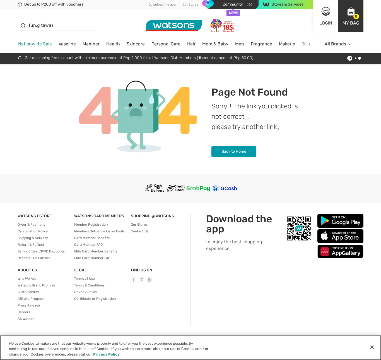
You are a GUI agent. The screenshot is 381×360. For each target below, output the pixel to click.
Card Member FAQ (88, 245)
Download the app (162, 4)
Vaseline (67, 44)
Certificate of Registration (95, 299)
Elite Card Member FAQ (92, 258)
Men (239, 44)
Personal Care (165, 44)
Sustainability (28, 292)
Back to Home (233, 151)
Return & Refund (31, 245)
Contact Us (139, 231)
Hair (191, 44)
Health (113, 44)
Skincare (136, 44)
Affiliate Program (31, 299)
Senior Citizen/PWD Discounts (41, 251)
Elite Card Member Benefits (95, 251)
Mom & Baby (215, 44)
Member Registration (91, 225)
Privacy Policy (85, 292)
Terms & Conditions (89, 285)
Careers (24, 312)
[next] (309, 44)
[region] (190, 347)
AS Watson (26, 319)
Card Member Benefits (92, 238)
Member (91, 44)
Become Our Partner (34, 258)
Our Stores (190, 4)
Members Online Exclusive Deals (99, 231)
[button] (350, 16)
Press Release (29, 305)
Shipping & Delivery (33, 238)
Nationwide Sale (35, 44)
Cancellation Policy (33, 231)
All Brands (335, 44)
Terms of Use (84, 279)
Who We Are (27, 279)
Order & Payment (31, 225)
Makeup (287, 44)
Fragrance (261, 44)
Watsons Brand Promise (36, 285)
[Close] (372, 347)
